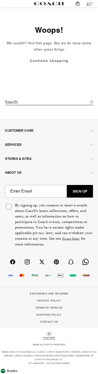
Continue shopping (49, 61)
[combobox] (49, 102)
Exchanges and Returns (49, 293)
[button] (77, 4)
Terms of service (49, 307)
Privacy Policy (71, 239)
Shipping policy (48, 314)
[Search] (91, 102)
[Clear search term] (49, 108)
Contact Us (49, 321)
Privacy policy (49, 300)
